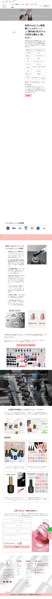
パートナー (18, 401)
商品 (10, 16)
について (32, 4)
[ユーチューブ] (4, 2)
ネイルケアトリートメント (29, 586)
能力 (27, 4)
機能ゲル (27, 583)
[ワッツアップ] (50, 529)
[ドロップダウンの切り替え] (19, 4)
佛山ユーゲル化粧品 (17, 594)
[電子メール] (50, 533)
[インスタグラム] (10, 2)
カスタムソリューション (18, 237)
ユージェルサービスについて (30, 401)
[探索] (40, 6)
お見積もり (46, 5)
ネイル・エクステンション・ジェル (29, 573)
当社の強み (30, 237)
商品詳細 (6, 237)
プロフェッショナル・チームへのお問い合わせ (26, 345)
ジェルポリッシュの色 (29, 569)
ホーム (12, 4)
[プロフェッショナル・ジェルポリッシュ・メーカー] (4, 6)
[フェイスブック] (7, 2)
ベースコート (28, 564)
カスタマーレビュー (42, 237)
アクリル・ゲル (29, 577)
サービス (22, 4)
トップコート (28, 566)
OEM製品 (16, 4)
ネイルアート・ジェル (29, 580)
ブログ (35, 4)
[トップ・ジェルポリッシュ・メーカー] (9, 563)
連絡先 (12, 7)
